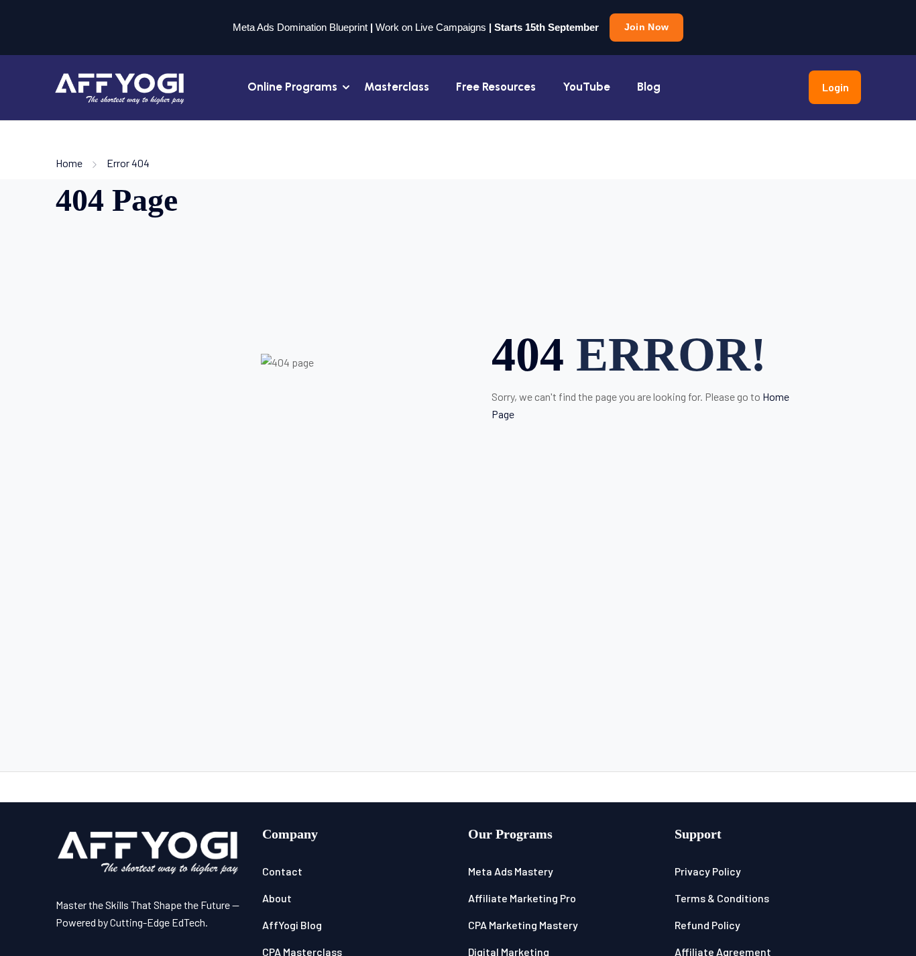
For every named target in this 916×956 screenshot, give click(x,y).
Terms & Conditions (722, 898)
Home (69, 162)
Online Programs (292, 86)
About (277, 898)
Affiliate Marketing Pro (522, 898)
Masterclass (396, 86)
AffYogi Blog (292, 924)
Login (835, 87)
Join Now (646, 26)
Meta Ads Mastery (510, 871)
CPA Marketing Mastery (523, 924)
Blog (649, 86)
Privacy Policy (708, 871)
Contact (282, 871)
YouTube (586, 86)
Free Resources (496, 86)
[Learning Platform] (120, 85)
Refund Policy (707, 924)
